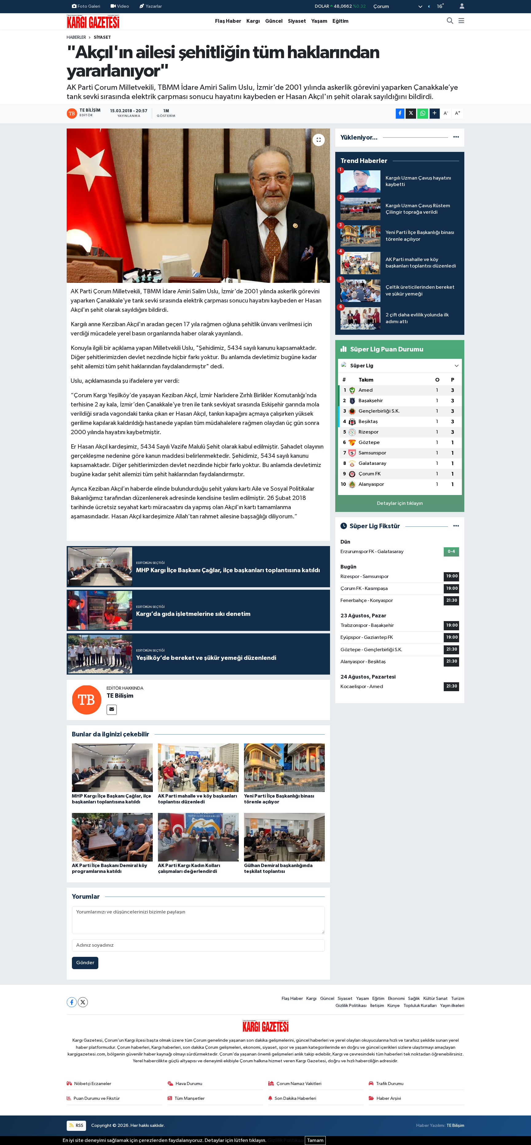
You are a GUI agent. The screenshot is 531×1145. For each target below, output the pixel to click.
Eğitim (340, 21)
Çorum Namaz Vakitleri (299, 1083)
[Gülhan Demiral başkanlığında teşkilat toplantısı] (284, 837)
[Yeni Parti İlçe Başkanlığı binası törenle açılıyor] (284, 767)
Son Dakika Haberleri (295, 1098)
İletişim (377, 1005)
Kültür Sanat (435, 998)
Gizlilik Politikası (351, 1005)
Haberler (76, 37)
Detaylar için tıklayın (400, 503)
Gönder (85, 962)
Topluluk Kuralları (420, 1005)
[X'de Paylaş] (411, 114)
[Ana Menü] (461, 21)
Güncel (274, 21)
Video (123, 6)
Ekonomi (396, 998)
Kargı (253, 21)
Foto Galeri (89, 6)
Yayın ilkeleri (452, 1005)
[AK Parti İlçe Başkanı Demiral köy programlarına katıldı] (112, 837)
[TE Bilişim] (86, 699)
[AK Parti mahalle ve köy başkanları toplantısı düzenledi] (198, 767)
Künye (393, 1005)
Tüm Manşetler (190, 1098)
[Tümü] (456, 137)
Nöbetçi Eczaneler (92, 1083)
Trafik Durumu (389, 1083)
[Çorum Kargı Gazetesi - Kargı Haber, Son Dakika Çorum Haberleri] (93, 21)
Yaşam (319, 21)
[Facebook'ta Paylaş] (400, 114)
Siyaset (297, 21)
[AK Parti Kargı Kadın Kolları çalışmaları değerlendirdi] (198, 837)
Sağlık (414, 998)
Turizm (457, 998)
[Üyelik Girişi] (459, 6)
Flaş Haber (228, 21)
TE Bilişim (120, 696)
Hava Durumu (189, 1083)
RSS (79, 1125)
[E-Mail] (112, 710)
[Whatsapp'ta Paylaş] (422, 114)
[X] (83, 1002)
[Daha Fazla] (435, 114)
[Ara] (450, 21)
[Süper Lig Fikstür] (456, 526)
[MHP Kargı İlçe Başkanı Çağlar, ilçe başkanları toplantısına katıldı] (112, 767)
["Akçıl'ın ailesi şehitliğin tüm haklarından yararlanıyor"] (198, 206)
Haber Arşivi (389, 1098)
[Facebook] (72, 1002)
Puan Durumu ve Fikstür (97, 1098)
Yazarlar (154, 6)
